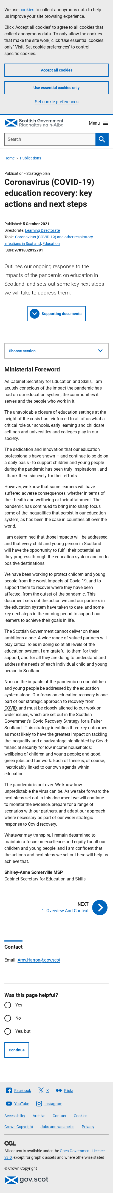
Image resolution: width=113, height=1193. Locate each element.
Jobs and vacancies (57, 1127)
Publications (30, 158)
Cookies (80, 1116)
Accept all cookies (56, 70)
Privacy (88, 1127)
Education (51, 243)
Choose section (22, 351)
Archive (39, 1116)
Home (9, 158)
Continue (17, 1050)
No (18, 1018)
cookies (26, 9)
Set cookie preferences (56, 101)
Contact (59, 1116)
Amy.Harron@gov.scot (39, 960)
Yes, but (22, 1031)
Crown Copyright (18, 1127)
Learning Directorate (42, 230)
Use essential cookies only (56, 87)
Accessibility (14, 1116)
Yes (18, 1005)
